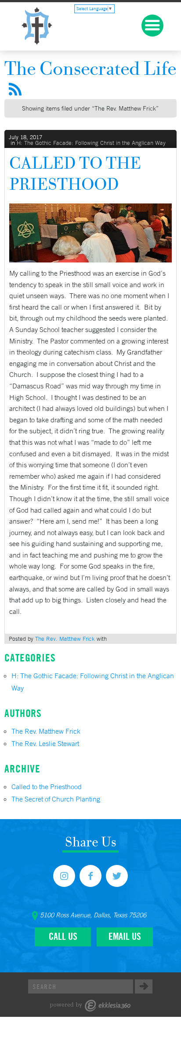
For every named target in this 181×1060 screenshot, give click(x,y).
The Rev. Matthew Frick (65, 639)
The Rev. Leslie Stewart (45, 743)
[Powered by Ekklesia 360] (90, 1006)
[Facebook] (90, 876)
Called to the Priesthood (75, 173)
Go (143, 986)
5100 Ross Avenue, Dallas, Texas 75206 (93, 915)
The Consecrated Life (90, 68)
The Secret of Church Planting (55, 798)
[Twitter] (117, 876)
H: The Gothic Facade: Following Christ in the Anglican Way (91, 143)
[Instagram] (64, 876)
